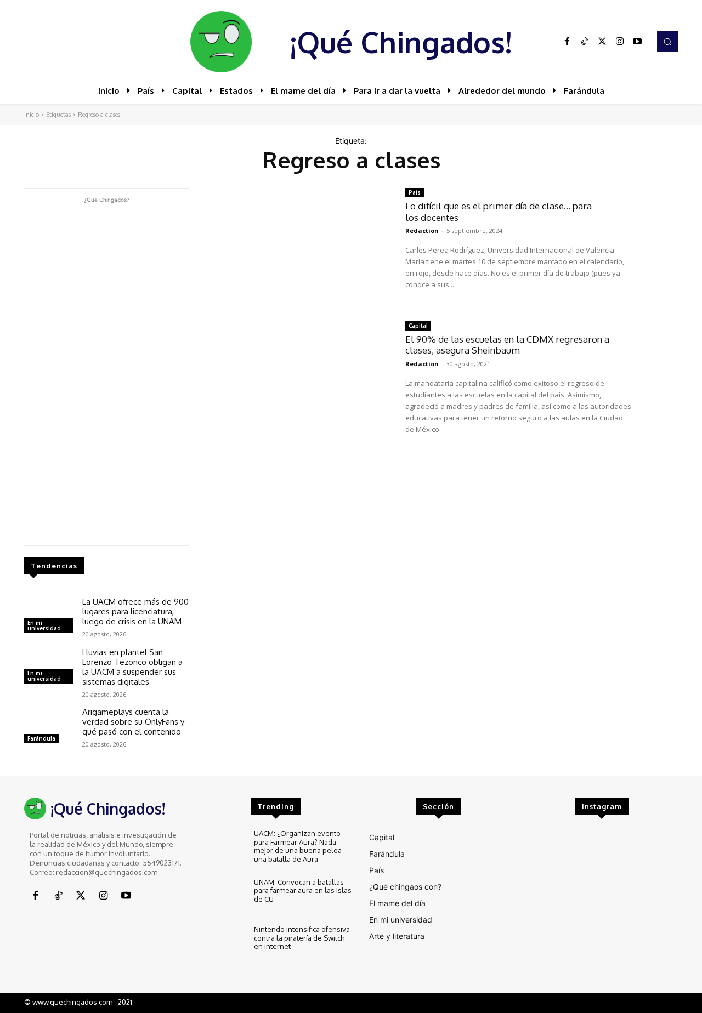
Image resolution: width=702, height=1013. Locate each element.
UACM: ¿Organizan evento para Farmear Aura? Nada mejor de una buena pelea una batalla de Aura (298, 846)
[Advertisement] (106, 370)
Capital (418, 325)
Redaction (422, 230)
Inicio (31, 114)
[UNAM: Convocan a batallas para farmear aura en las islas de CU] (222, 896)
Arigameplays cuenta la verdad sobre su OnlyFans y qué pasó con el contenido (133, 722)
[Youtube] (637, 41)
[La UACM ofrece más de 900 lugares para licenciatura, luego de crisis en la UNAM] (48, 616)
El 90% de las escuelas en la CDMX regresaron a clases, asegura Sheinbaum (507, 344)
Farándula (41, 738)
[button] (667, 41)
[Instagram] (620, 41)
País (415, 192)
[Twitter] (602, 41)
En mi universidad (44, 625)
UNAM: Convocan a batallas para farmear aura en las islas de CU (303, 890)
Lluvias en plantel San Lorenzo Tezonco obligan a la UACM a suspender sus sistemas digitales (132, 667)
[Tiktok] (584, 41)
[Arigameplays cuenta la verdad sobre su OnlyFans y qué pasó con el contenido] (48, 727)
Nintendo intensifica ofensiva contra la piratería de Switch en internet (302, 938)
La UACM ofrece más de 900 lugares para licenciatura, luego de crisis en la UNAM (135, 611)
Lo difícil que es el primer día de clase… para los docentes (498, 211)
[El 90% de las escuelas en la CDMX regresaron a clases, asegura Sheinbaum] (297, 379)
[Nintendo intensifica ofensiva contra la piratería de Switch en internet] (222, 943)
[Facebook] (567, 41)
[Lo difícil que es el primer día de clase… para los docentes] (297, 246)
